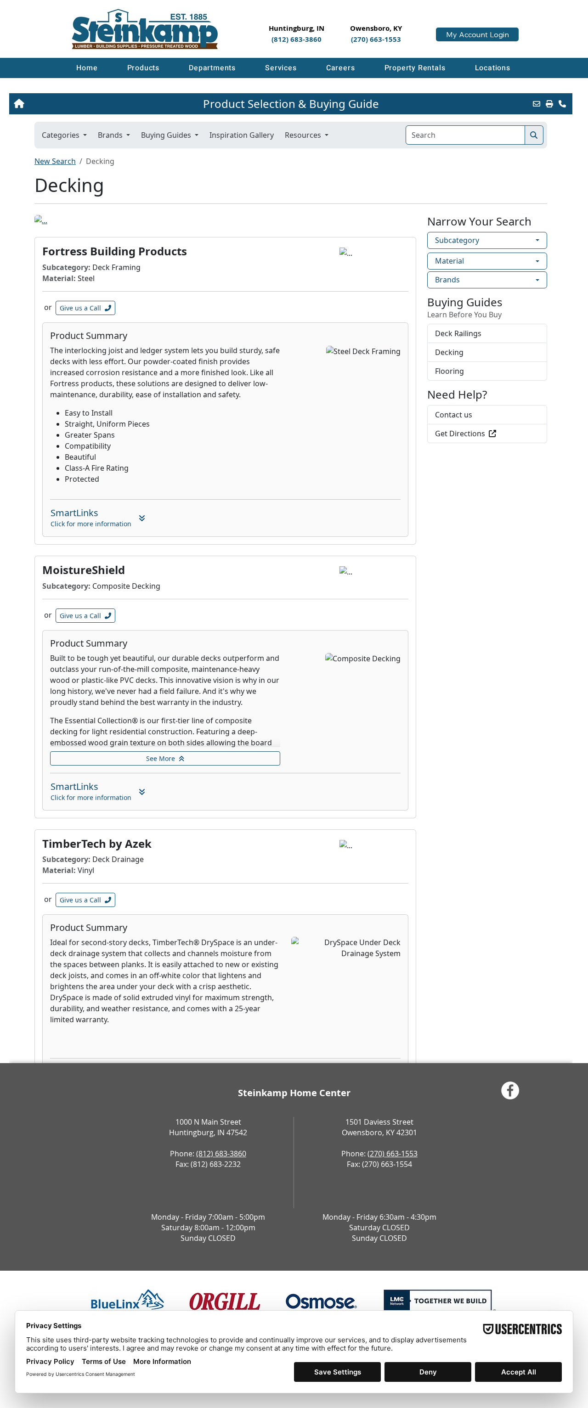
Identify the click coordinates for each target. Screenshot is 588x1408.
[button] (143, 68)
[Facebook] (510, 1090)
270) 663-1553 (394, 1154)
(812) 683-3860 (221, 1154)
